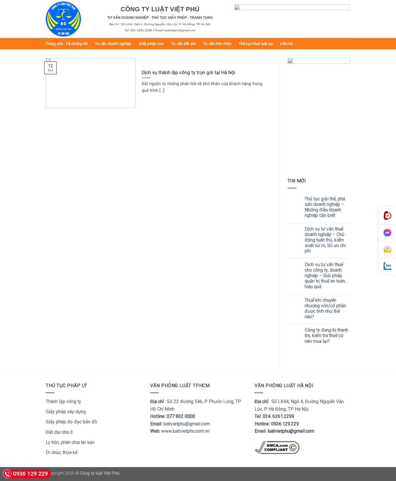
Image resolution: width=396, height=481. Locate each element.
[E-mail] (387, 249)
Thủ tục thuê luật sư (256, 43)
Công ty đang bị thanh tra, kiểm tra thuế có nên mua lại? (326, 335)
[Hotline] (387, 215)
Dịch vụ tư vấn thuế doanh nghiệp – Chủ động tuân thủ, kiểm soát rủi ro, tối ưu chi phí (325, 240)
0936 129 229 (30, 473)
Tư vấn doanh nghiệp (113, 43)
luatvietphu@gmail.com (186, 424)
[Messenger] (387, 232)
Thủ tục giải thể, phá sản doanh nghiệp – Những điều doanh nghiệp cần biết (325, 207)
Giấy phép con (151, 43)
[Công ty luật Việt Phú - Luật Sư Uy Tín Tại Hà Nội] (72, 19)
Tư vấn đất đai (183, 43)
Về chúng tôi (77, 43)
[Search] (348, 43)
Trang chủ (54, 43)
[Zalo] (387, 266)
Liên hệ (286, 43)
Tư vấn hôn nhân (217, 43)
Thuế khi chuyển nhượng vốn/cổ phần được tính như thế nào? (325, 308)
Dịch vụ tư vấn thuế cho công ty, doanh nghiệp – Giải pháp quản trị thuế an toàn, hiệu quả (325, 276)
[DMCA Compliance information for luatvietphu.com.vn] (277, 447)
